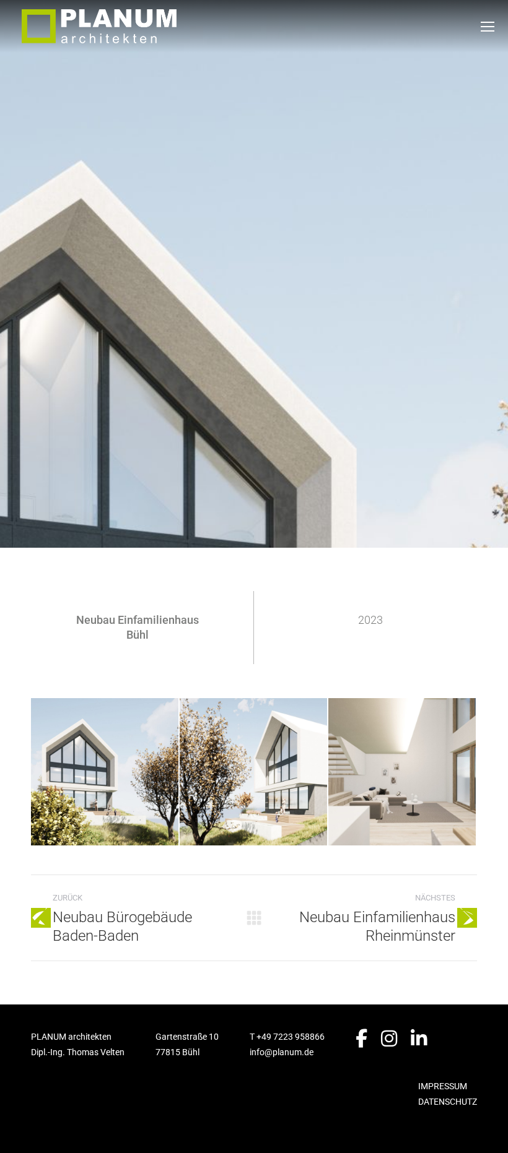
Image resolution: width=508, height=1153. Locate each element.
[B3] (402, 772)
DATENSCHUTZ (447, 1102)
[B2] (254, 772)
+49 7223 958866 (290, 1037)
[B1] (105, 772)
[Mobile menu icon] (488, 27)
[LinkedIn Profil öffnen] (419, 1039)
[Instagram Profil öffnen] (389, 1039)
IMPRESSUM (442, 1086)
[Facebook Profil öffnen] (361, 1039)
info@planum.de (281, 1052)
